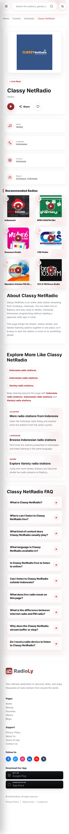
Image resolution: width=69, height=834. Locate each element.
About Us (10, 736)
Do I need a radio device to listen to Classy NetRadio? (30, 643)
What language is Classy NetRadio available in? (25, 548)
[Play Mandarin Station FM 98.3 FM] (18, 270)
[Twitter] (15, 759)
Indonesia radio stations (22, 370)
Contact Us (11, 743)
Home (6, 18)
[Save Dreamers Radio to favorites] (6, 230)
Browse (9, 707)
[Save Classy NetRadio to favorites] (37, 106)
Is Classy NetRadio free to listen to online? (30, 564)
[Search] (51, 6)
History (9, 715)
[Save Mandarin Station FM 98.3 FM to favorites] (6, 262)
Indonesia (29, 18)
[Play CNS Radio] (51, 238)
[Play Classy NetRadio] (10, 106)
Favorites (10, 711)
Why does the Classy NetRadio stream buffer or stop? (29, 627)
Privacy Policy (13, 732)
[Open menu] (6, 6)
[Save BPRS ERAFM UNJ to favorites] (39, 199)
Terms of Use (13, 740)
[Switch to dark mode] (62, 6)
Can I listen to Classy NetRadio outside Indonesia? (29, 580)
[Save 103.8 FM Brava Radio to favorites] (39, 262)
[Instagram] (22, 759)
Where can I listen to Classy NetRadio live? (27, 517)
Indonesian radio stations (23, 378)
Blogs (9, 718)
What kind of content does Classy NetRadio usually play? (29, 533)
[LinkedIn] (29, 759)
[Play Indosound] (18, 206)
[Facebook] (8, 759)
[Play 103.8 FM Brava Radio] (51, 270)
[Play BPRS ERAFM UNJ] (51, 206)
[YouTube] (36, 759)
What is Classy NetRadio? (26, 502)
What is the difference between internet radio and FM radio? (30, 612)
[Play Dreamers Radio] (18, 238)
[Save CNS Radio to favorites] (39, 230)
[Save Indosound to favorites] (6, 199)
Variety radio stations (21, 385)
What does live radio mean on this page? (28, 596)
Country (16, 18)
